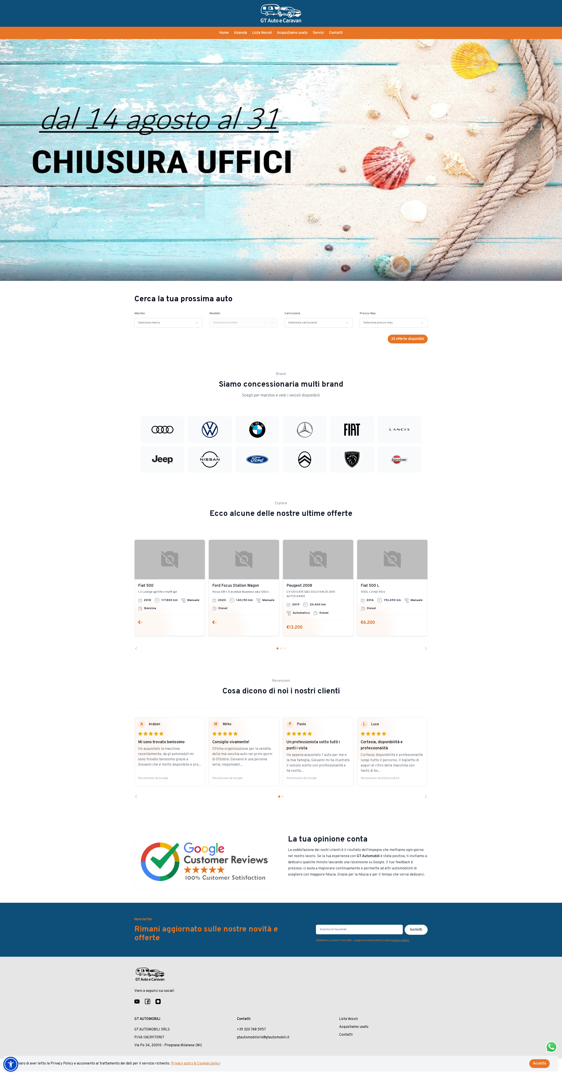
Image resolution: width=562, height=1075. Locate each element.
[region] (281, 595)
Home (224, 33)
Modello (214, 313)
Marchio (139, 313)
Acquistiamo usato (292, 33)
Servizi (318, 33)
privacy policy (400, 940)
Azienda (240, 33)
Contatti (336, 33)
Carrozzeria (292, 313)
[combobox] (168, 323)
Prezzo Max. (368, 313)
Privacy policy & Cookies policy (195, 1063)
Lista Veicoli (262, 33)
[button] (10, 1064)
